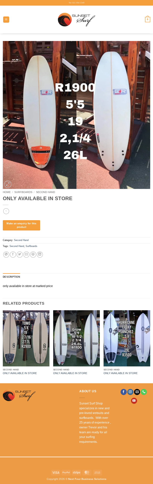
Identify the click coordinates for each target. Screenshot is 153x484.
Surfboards (23, 192)
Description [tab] (11, 276)
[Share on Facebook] (13, 254)
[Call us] (144, 392)
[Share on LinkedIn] (40, 254)
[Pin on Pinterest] (33, 254)
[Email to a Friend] (26, 254)
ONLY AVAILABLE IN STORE (20, 373)
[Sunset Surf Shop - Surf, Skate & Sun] (76, 20)
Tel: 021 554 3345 (77, 3)
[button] (6, 19)
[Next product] (6, 211)
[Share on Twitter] (20, 254)
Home (7, 192)
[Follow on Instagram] (130, 392)
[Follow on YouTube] (134, 401)
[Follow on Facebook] (124, 392)
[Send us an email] (137, 392)
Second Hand (45, 192)
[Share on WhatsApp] (6, 254)
